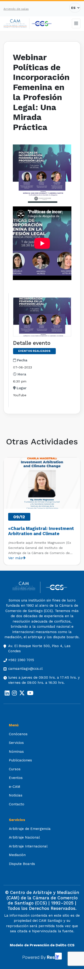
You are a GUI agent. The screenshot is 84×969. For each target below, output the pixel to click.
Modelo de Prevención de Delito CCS (42, 945)
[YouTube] (30, 693)
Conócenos (18, 734)
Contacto (16, 804)
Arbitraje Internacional (28, 846)
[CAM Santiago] (26, 587)
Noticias (15, 795)
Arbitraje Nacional (24, 837)
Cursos (15, 769)
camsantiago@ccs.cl (25, 668)
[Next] (76, 511)
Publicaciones (20, 760)
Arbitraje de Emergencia (30, 829)
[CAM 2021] (16, 23)
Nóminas (16, 751)
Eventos (16, 778)
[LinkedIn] (7, 693)
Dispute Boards (22, 864)
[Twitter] (22, 693)
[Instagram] (14, 693)
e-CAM (14, 787)
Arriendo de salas (16, 9)
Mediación (17, 855)
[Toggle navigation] (76, 23)
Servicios (16, 743)
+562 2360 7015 (21, 660)
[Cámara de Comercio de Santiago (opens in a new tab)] (42, 23)
